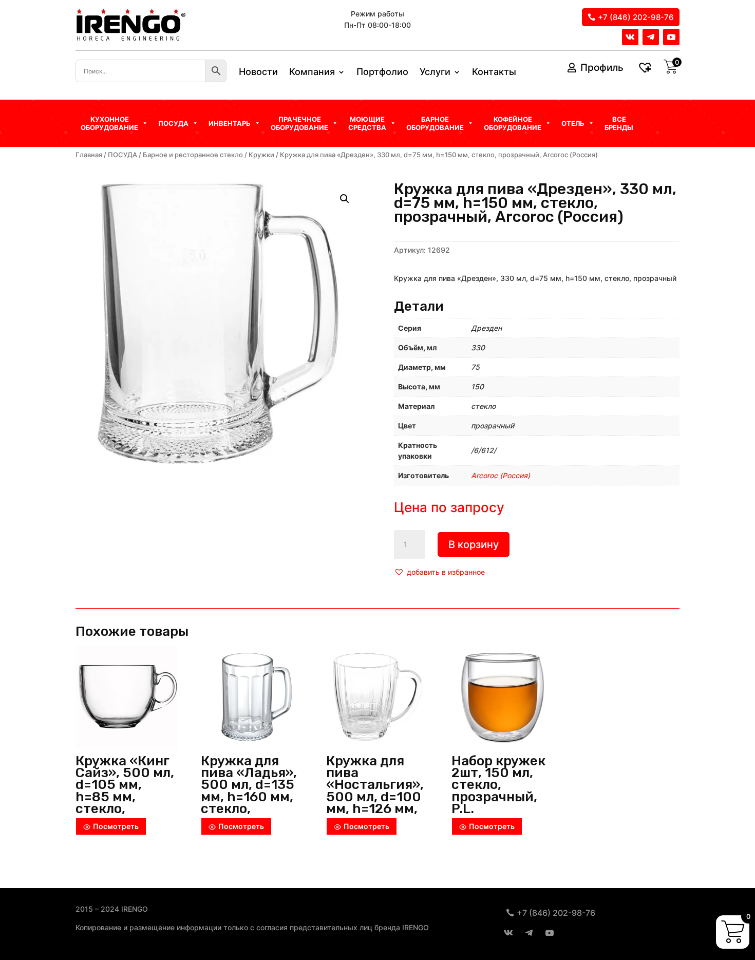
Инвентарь (230, 123)
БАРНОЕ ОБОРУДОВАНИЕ (435, 123)
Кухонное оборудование (109, 123)
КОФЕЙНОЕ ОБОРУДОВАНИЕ (512, 123)
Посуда (173, 123)
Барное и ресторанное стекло (193, 155)
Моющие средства (367, 123)
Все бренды (619, 123)
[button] (439, 572)
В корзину (473, 544)
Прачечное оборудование (299, 123)
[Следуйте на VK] (630, 37)
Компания (312, 72)
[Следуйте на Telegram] (651, 37)
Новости (258, 72)
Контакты (494, 72)
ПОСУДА (122, 155)
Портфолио (382, 72)
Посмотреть (116, 826)
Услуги (435, 72)
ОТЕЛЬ (572, 123)
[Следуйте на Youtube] (671, 37)
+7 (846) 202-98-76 (636, 17)
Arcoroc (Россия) (500, 475)
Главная (89, 155)
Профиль (602, 67)
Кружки (261, 155)
